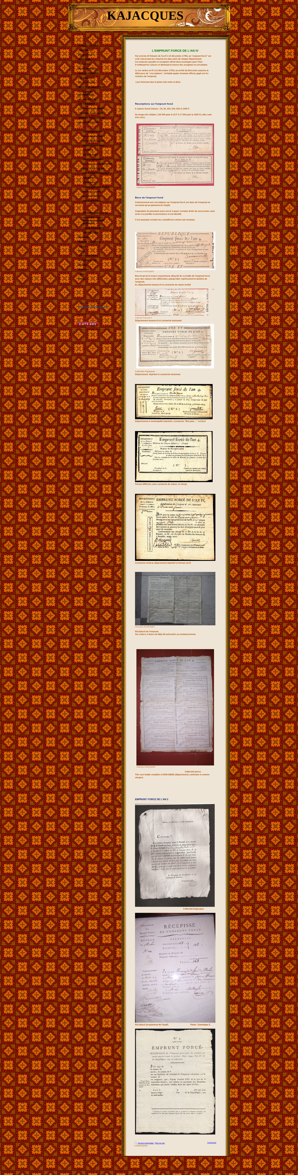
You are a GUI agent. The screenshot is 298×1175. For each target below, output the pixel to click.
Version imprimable (145, 1143)
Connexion (211, 1143)
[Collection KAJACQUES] (175, 155)
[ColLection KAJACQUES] (175, 598)
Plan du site (160, 1143)
